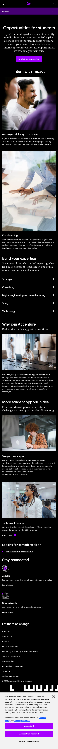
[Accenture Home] (29, 4)
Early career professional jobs (19, 551)
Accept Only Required (29, 734)
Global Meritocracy (10, 676)
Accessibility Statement (12, 666)
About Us (6, 631)
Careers (5, 11)
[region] (29, 720)
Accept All (29, 726)
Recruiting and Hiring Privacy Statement (20, 651)
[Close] (54, 697)
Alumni (5, 641)
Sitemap (6, 671)
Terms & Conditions (11, 656)
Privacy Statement (10, 646)
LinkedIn (23, 474)
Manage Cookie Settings (29, 741)
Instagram (9, 474)
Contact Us (7, 636)
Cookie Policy (8, 661)
